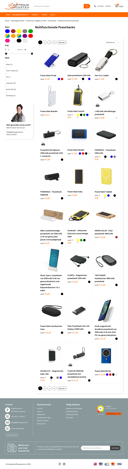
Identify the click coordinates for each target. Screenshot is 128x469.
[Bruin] (13, 31)
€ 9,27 (45, 243)
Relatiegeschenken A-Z (20, 15)
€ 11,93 (100, 374)
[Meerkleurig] (7, 36)
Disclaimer (69, 418)
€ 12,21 (43, 378)
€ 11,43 (73, 332)
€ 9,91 (45, 198)
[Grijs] (24, 31)
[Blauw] (7, 31)
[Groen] (30, 31)
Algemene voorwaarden (74, 408)
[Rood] (30, 36)
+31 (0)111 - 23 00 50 (104, 6)
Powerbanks (52, 21)
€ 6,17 (45, 114)
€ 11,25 (45, 332)
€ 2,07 (45, 79)
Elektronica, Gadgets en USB (36, 21)
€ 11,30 (100, 338)
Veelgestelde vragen (44, 418)
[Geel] (19, 31)
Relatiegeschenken (17, 21)
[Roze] (7, 40)
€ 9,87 (45, 294)
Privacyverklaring (72, 414)
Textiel (44, 15)
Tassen (52, 15)
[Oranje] (13, 36)
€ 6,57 (70, 116)
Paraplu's (35, 15)
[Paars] (24, 36)
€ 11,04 (100, 285)
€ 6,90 (99, 117)
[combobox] (58, 6)
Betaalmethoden (43, 421)
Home (8, 15)
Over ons (40, 411)
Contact (40, 408)
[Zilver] (24, 40)
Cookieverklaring (72, 411)
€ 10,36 (100, 237)
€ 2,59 (72, 79)
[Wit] (13, 40)
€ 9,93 (70, 241)
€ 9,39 (97, 157)
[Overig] (19, 36)
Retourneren (41, 424)
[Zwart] (19, 40)
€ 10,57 (73, 281)
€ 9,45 (72, 195)
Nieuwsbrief (41, 414)
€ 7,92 (72, 153)
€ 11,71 (73, 380)
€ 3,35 (99, 79)
